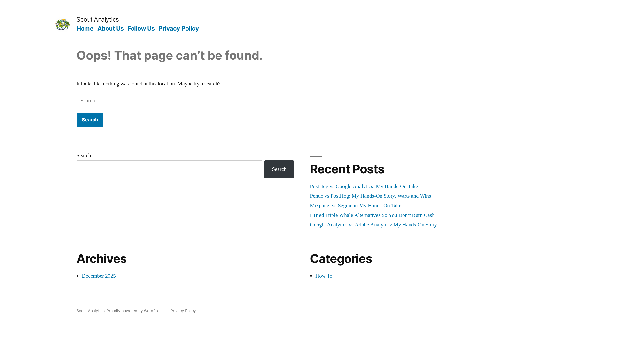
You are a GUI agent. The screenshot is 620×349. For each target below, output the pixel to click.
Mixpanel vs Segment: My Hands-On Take (355, 205)
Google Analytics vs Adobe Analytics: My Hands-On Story (373, 224)
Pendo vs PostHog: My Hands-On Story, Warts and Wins (370, 195)
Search (84, 155)
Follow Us (141, 28)
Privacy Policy (179, 28)
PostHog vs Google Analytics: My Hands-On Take (364, 186)
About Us (110, 28)
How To (323, 275)
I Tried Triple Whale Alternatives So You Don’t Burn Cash (372, 215)
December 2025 (99, 275)
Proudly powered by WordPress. (136, 311)
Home (85, 28)
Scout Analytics (98, 19)
